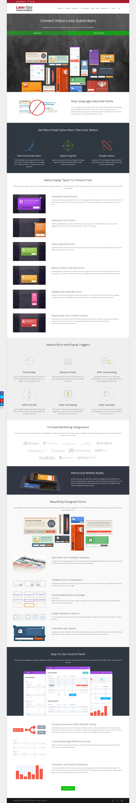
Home (113, 8)
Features (37, 33)
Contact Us (104, 8)
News (97, 8)
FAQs (92, 8)
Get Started (99, 33)
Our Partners (85, 8)
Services (67, 8)
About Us (60, 8)
